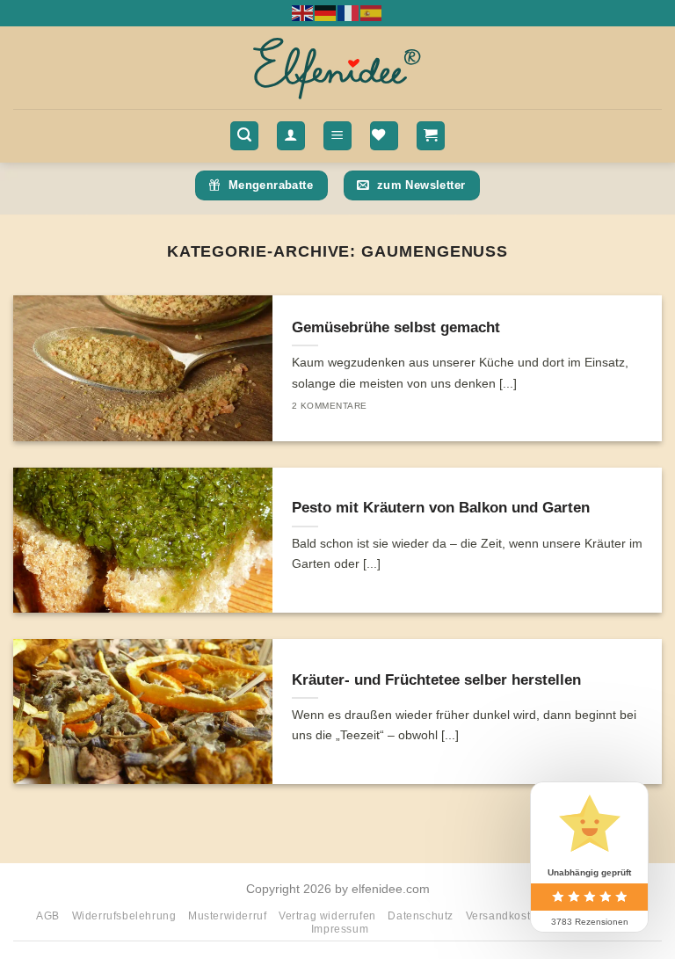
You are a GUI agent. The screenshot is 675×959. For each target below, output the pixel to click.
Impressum (340, 929)
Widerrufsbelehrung (124, 916)
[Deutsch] (326, 12)
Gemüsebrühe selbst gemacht (396, 327)
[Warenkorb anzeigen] (431, 135)
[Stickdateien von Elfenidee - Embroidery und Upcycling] (337, 67)
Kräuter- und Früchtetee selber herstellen (436, 680)
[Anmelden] (291, 135)
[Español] (371, 12)
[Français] (349, 12)
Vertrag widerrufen (327, 916)
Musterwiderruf (227, 916)
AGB (48, 916)
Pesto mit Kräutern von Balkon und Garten (441, 507)
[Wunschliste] (384, 135)
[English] (303, 12)
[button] (244, 135)
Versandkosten (505, 916)
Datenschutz (421, 916)
